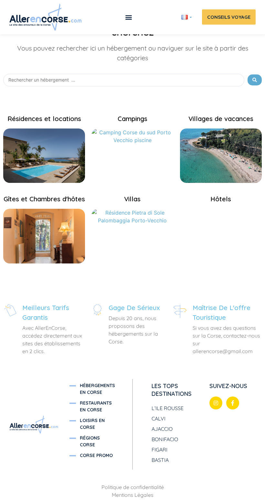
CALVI (158, 418)
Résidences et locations (44, 119)
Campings (132, 119)
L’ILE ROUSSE (168, 408)
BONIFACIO (165, 439)
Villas (132, 199)
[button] (128, 17)
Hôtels (220, 199)
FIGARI (159, 449)
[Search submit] (255, 79)
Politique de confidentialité (132, 487)
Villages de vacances (220, 119)
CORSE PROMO (96, 455)
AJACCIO (162, 429)
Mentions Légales (133, 495)
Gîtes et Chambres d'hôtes (44, 199)
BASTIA (160, 460)
